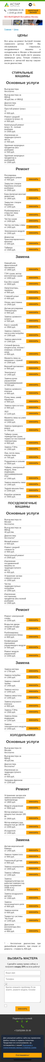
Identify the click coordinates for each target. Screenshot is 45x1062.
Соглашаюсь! (22, 1055)
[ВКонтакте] (17, 1021)
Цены (16, 29)
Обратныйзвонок (33, 11)
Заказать (33, 179)
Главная (7, 29)
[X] (26, 1021)
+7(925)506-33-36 (16, 10)
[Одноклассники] (22, 1021)
